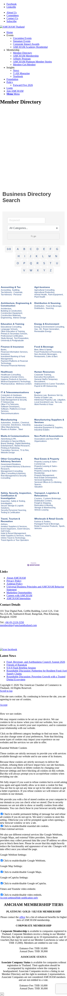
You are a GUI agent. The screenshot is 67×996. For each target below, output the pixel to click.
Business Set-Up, (55, 395)
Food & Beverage (44, 346)
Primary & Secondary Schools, (14, 334)
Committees (13, 15)
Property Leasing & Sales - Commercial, (46, 463)
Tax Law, (58, 402)
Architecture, (6, 308)
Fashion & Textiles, (42, 521)
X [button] (38, 270)
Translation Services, (10, 450)
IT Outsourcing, (7, 402)
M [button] (49, 256)
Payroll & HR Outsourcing (45, 386)
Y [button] (44, 270)
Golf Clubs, (6, 531)
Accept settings (8, 897)
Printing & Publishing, (10, 448)
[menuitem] (37, 12)
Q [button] (31, 263)
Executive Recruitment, (44, 377)
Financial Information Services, (14, 352)
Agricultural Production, (44, 292)
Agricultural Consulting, (44, 290)
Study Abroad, (7, 338)
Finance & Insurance (12, 346)
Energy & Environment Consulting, (49, 327)
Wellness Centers (24, 384)
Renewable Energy (42, 331)
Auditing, (16, 290)
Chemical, (24, 422)
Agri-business (42, 287)
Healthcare (7, 371)
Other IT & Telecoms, (10, 404)
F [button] (50, 249)
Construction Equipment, (12, 313)
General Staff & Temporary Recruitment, (46, 380)
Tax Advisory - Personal (11, 294)
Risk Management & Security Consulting (13, 477)
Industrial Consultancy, (44, 425)
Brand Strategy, (7, 443)
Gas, (36, 329)
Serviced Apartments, (43, 480)
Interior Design (19, 318)
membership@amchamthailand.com (18, 625)
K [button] (37, 256)
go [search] (35, 236)
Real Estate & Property (46, 458)
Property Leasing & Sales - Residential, (46, 472)
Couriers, (38, 498)
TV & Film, (24, 450)
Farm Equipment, (55, 294)
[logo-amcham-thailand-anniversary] (12, 26)
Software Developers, (10, 407)
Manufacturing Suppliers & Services (49, 421)
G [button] (57, 249)
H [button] (19, 256)
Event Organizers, (9, 529)
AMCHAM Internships (19, 598)
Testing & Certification (10, 512)
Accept (3, 705)
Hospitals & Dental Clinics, (12, 377)
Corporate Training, (43, 375)
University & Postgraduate (12, 340)
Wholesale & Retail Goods (48, 518)
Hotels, (28, 535)
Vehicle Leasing (41, 510)
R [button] (38, 263)
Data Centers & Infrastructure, (14, 397)
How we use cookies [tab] (10, 713)
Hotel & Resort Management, (13, 533)
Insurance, (5, 354)
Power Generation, (51, 329)
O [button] (18, 263)
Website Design (8, 452)
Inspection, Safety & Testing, (13, 501)
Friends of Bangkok (17, 664)
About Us (12, 12)
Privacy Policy (14, 580)
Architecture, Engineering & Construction (16, 304)
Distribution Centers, (43, 501)
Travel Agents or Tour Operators (15, 540)
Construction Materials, (11, 315)
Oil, (40, 329)
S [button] (44, 263)
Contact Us (12, 18)
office (22, 917)
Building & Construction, (11, 311)
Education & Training (12, 324)
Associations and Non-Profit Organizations (46, 440)
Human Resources (44, 371)
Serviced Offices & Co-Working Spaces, (47, 483)
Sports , (62, 526)
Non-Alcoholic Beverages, (45, 354)
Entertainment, (7, 446)
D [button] (38, 249)
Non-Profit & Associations (48, 436)
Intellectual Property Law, (45, 400)
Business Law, (40, 395)
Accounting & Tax (11, 287)
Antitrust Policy (15, 583)
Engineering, (6, 318)
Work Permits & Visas (43, 404)
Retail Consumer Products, (46, 526)
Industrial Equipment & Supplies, (48, 427)
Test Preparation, (21, 338)
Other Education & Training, (13, 331)
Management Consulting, (12, 471)
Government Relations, (11, 464)
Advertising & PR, (8, 439)
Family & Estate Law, (43, 397)
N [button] (56, 256)
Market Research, (22, 446)
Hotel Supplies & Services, (12, 535)
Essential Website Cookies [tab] (13, 748)
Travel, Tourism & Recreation (10, 520)
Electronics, (16, 425)
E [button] (44, 249)
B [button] (24, 249)
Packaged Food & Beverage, (47, 524)
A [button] (18, 249)
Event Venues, (23, 529)
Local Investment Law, (44, 402)
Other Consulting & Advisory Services (11, 460)
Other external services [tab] (11, 829)
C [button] (31, 249)
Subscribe (12, 21)
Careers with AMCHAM (19, 595)
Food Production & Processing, (48, 352)
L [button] (43, 256)
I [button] (24, 256)
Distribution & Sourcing (47, 303)
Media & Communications (15, 436)
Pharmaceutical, (8, 384)
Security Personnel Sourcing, (14, 510)
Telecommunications (10, 413)
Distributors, (39, 308)
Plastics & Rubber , (9, 429)
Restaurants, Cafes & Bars (46, 356)
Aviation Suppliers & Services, (14, 526)
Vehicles (38, 528)
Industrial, (26, 425)
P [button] (24, 263)
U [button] (57, 263)
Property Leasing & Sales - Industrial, (46, 467)
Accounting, (6, 290)
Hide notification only (27, 897)
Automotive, (6, 422)
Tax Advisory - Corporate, (12, 292)
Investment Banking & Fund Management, (13, 357)
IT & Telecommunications (15, 392)
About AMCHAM (16, 577)
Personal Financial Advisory (13, 365)
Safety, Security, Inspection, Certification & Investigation (16, 495)
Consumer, (5, 425)
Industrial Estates (41, 430)
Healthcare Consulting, (11, 375)
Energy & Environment (46, 324)
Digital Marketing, (23, 443)
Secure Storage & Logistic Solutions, (12, 507)
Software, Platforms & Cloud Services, (13, 410)
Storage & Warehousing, (45, 507)
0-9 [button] (9, 249)
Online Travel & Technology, (13, 538)
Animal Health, (40, 294)
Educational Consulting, (11, 327)
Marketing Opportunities (19, 592)
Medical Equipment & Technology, (16, 381)
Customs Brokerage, (52, 498)
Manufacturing (9, 419)
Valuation (38, 487)
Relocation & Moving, (43, 505)
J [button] (30, 256)
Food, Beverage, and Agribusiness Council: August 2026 (36, 662)
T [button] (50, 263)
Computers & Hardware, (11, 395)
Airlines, (4, 524)
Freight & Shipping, (42, 503)
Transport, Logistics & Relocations (46, 494)
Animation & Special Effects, (13, 441)
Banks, (4, 350)
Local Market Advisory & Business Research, (16, 467)
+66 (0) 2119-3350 (14, 622)
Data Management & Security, (14, 400)
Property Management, (44, 475)
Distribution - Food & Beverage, (48, 306)
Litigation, (61, 400)
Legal (37, 392)
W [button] (31, 270)
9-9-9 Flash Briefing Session (21, 667)
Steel (20, 429)
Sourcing (50, 308)
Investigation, (7, 503)
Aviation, (16, 422)
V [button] (24, 270)
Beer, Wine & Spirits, (43, 350)
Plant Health (39, 297)
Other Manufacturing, (10, 427)
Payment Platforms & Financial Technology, (14, 362)
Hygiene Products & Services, (14, 379)
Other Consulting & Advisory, (13, 473)
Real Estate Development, (45, 478)
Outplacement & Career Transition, (49, 384)
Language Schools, (9, 329)
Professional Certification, (12, 336)
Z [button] (51, 270)
